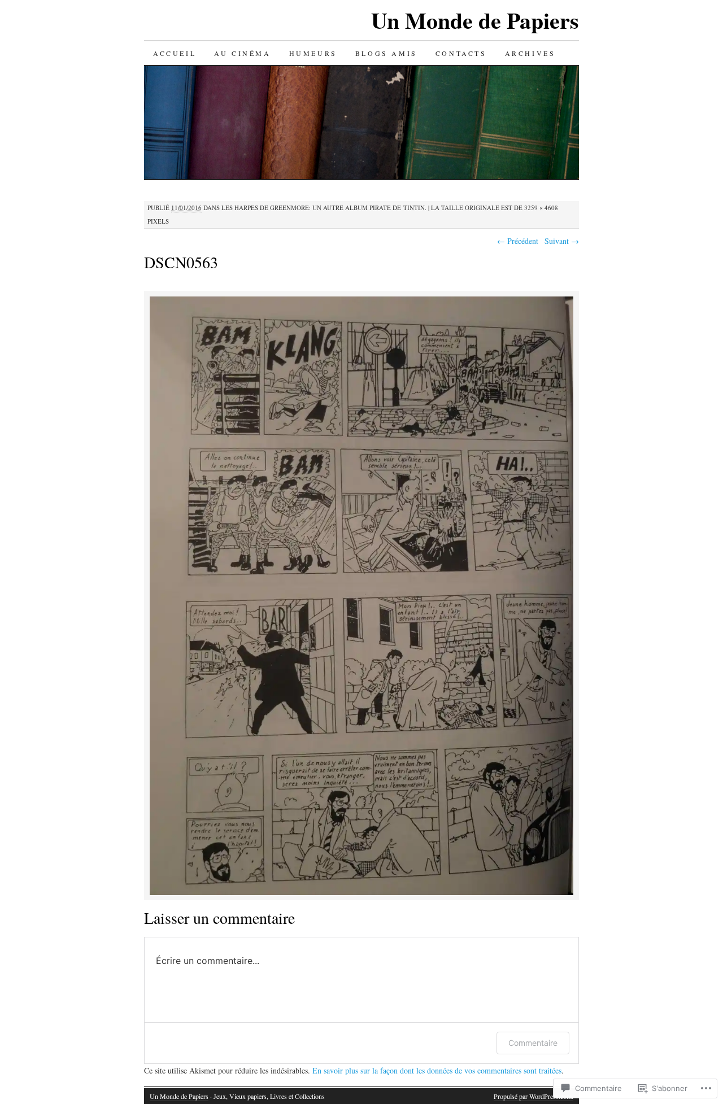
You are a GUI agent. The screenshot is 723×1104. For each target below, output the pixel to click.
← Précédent (517, 240)
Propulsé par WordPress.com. (533, 1096)
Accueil (174, 53)
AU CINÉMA (242, 53)
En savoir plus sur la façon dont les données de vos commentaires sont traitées (436, 1070)
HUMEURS (313, 53)
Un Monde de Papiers (475, 20)
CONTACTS (461, 53)
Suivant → (562, 240)
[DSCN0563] (361, 893)
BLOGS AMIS (386, 53)
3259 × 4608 (541, 207)
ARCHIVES (530, 53)
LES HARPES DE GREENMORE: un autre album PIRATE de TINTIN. (323, 207)
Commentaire (533, 1043)
